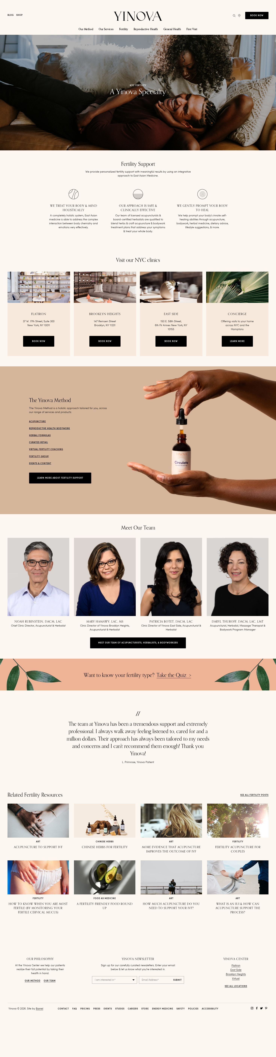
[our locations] (239, 15)
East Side (235, 970)
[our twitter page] (261, 1008)
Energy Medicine (162, 1009)
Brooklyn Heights (236, 974)
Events (108, 1009)
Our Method (32, 981)
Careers (133, 1009)
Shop (19, 15)
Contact (63, 1009)
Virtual (236, 978)
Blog (11, 15)
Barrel (39, 1008)
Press (96, 1009)
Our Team (50, 981)
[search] (234, 15)
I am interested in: (105, 980)
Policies (193, 1009)
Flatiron (236, 965)
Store (145, 1009)
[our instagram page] (252, 1008)
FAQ (74, 1009)
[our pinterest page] (266, 1008)
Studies (119, 1009)
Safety (180, 1009)
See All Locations (236, 986)
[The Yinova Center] (138, 15)
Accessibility (210, 1009)
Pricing (85, 1009)
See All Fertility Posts (254, 795)
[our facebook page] (256, 1008)
